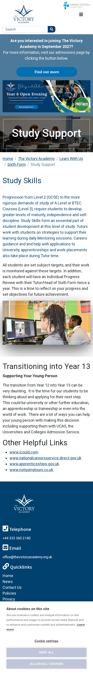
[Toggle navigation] (81, 14)
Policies (9, 593)
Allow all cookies (46, 664)
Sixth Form (16, 164)
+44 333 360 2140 (16, 538)
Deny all (46, 652)
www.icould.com (24, 452)
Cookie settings (47, 641)
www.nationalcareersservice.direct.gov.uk (45, 458)
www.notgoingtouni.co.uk (31, 469)
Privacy (9, 599)
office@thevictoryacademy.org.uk (27, 557)
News (8, 581)
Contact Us (12, 587)
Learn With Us (71, 158)
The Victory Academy (36, 158)
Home (8, 158)
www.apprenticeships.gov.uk (34, 464)
